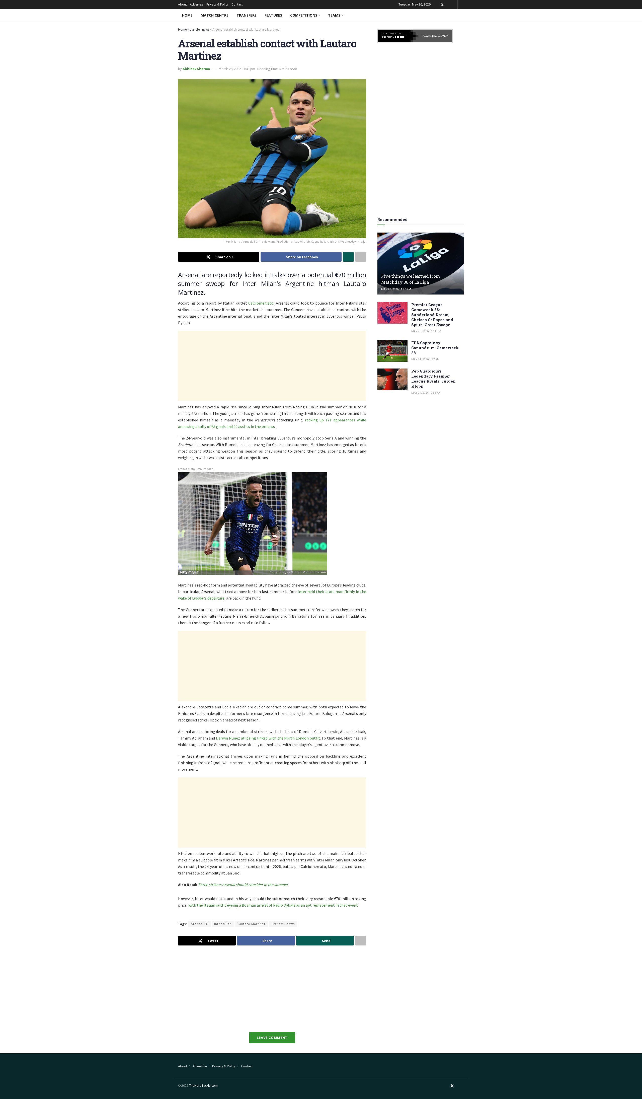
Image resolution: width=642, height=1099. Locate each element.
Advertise (196, 4)
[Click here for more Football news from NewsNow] (398, 36)
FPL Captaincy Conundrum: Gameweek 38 (435, 347)
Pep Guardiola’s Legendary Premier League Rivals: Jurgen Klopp (433, 379)
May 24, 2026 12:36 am (426, 392)
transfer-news (199, 29)
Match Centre (214, 15)
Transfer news (283, 924)
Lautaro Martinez (251, 924)
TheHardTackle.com (203, 1085)
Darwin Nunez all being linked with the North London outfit (268, 738)
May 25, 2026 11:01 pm (426, 331)
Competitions (303, 15)
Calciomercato (261, 303)
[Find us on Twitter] (442, 4)
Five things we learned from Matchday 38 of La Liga (410, 279)
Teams (334, 15)
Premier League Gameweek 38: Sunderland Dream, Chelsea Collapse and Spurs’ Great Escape (432, 314)
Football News (432, 36)
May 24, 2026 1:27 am (425, 359)
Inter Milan (223, 924)
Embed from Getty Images (195, 469)
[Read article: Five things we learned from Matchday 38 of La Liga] (420, 264)
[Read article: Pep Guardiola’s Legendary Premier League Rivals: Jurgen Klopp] (392, 379)
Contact (237, 4)
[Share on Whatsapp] (348, 257)
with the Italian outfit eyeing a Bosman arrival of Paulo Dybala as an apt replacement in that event (273, 905)
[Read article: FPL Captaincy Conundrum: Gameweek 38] (392, 351)
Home (187, 15)
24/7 (445, 36)
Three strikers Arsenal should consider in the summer (243, 884)
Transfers (246, 15)
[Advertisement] (272, 366)
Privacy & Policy (217, 4)
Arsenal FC (199, 924)
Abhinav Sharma (196, 68)
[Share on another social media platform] (360, 257)
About (182, 4)
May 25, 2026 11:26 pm (396, 289)
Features (273, 15)
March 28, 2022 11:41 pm (237, 68)
